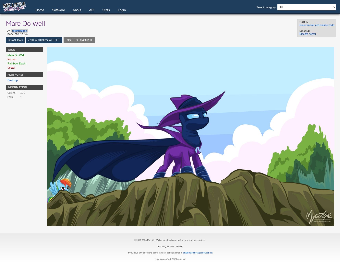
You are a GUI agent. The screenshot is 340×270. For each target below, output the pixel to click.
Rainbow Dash (16, 63)
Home (39, 10)
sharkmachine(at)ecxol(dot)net (198, 253)
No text (11, 59)
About (77, 10)
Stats (106, 10)
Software (58, 10)
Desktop (12, 80)
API (91, 10)
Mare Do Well (15, 55)
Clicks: (11, 93)
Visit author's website (44, 40)
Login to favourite (79, 40)
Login (122, 10)
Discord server (307, 33)
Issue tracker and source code (316, 25)
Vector (11, 67)
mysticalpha (19, 30)
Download (15, 40)
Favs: (10, 97)
